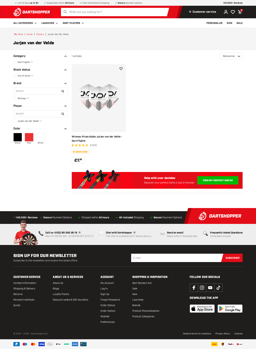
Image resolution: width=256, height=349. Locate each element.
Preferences (107, 322)
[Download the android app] (230, 308)
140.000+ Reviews (233, 3)
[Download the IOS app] (202, 308)
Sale (134, 288)
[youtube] (210, 287)
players (40, 34)
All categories (23, 23)
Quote (16, 305)
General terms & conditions (197, 333)
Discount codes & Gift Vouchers (70, 299)
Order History (107, 310)
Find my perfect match (218, 180)
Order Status (107, 305)
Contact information (24, 283)
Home (30, 34)
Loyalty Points (61, 294)
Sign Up (104, 294)
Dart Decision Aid (142, 283)
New (134, 294)
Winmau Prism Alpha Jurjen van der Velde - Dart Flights (97, 139)
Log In (104, 288)
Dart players (71, 23)
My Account (107, 283)
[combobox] (116, 12)
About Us (58, 283)
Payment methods (23, 299)
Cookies (238, 333)
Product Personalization (146, 310)
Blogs (56, 288)
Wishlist (104, 316)
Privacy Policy (222, 333)
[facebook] (194, 287)
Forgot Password (110, 299)
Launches (47, 23)
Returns (17, 294)
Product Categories (143, 316)
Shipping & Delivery (24, 288)
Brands (136, 305)
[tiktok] (218, 287)
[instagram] (202, 287)
